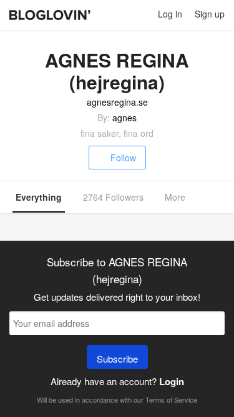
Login (171, 381)
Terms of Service (171, 399)
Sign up (210, 14)
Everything (39, 197)
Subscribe (117, 358)
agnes (124, 117)
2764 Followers (113, 197)
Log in (170, 14)
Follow (123, 157)
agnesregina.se (117, 102)
